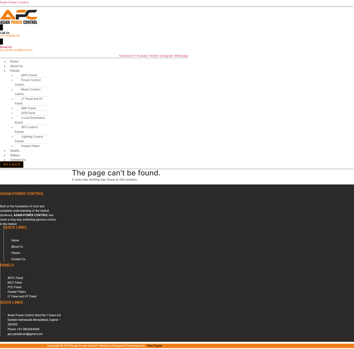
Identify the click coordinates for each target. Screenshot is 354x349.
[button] (83, 70)
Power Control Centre (28, 82)
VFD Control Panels (26, 129)
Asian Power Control (14, 2)
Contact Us (18, 160)
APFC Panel (29, 75)
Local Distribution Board (30, 120)
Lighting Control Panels (29, 139)
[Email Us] (1, 42)
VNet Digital (154, 346)
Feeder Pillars (30, 146)
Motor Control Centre (27, 92)
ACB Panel (28, 113)
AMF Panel (28, 108)
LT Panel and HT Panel (29, 101)
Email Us (6, 47)
